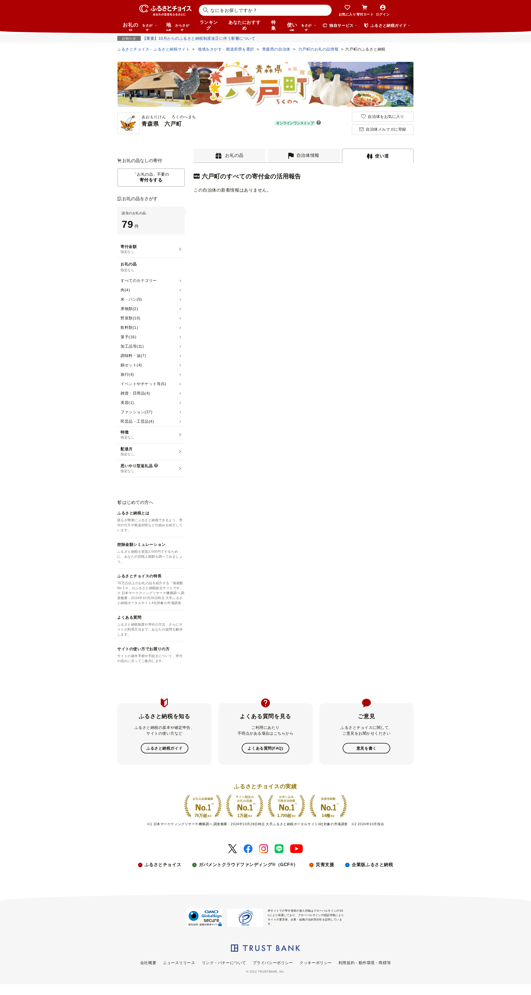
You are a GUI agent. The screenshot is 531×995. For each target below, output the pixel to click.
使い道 (299, 26)
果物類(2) (129, 308)
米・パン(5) (131, 299)
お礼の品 (138, 26)
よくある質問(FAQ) (265, 748)
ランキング (209, 25)
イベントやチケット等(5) (143, 384)
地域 (177, 26)
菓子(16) (128, 337)
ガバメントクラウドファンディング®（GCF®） (248, 864)
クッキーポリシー (316, 962)
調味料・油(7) (133, 355)
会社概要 (148, 962)
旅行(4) (127, 374)
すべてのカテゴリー (139, 280)
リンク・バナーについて (224, 962)
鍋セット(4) (131, 365)
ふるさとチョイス (163, 864)
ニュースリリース (179, 962)
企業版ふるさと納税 (372, 864)
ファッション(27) (137, 412)
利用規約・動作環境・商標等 (365, 962)
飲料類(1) (129, 327)
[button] (318, 123)
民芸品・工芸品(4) (137, 421)
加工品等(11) (132, 346)
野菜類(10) (130, 318)
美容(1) (127, 402)
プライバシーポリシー (273, 962)
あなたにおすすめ (244, 25)
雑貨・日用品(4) (135, 393)
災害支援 (325, 864)
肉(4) (125, 290)
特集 (273, 25)
